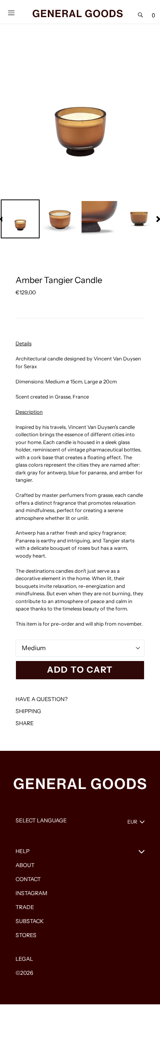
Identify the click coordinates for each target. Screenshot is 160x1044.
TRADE (25, 907)
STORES (26, 935)
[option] (20, 219)
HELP (23, 851)
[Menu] (11, 12)
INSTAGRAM (31, 893)
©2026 (24, 972)
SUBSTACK (30, 921)
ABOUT (25, 865)
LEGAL (24, 958)
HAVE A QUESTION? (42, 699)
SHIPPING (28, 711)
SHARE (25, 723)
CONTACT (28, 879)
